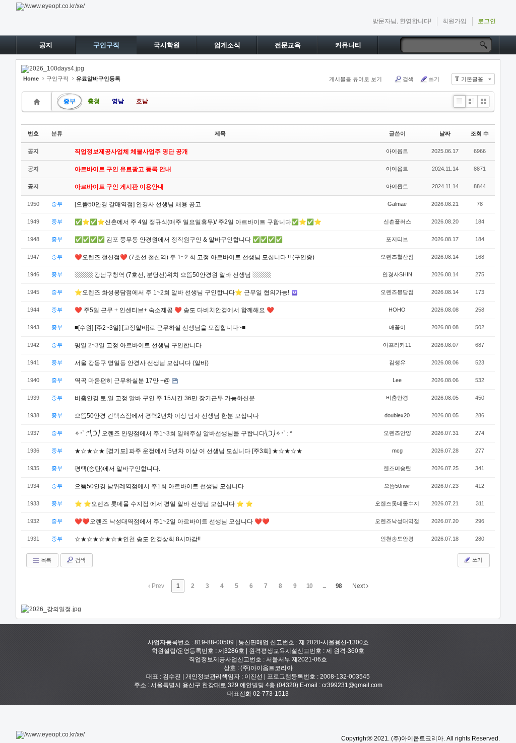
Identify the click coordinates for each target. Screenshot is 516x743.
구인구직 (106, 45)
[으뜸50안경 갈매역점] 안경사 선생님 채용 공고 (138, 204)
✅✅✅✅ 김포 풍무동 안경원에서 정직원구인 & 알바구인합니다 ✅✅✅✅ (179, 239)
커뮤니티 (348, 45)
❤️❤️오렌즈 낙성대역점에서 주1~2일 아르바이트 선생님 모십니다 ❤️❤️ (172, 521)
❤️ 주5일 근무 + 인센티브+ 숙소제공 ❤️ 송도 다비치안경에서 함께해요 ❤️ (174, 310)
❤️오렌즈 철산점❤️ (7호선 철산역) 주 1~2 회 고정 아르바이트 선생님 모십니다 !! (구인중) (194, 257)
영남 (118, 101)
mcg (397, 451)
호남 (142, 101)
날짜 (444, 133)
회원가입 (454, 21)
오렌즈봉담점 (397, 292)
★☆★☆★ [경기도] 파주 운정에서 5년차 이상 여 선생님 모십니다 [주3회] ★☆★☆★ (188, 451)
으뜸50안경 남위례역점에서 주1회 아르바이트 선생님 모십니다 (159, 486)
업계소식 (227, 45)
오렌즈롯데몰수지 (397, 503)
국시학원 (167, 45)
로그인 (487, 21)
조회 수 (480, 133)
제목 (220, 133)
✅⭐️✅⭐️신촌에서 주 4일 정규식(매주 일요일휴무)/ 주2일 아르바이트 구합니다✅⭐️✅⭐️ (198, 222)
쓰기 (433, 79)
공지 (45, 45)
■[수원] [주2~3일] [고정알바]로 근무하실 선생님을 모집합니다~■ (160, 327)
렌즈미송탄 (397, 468)
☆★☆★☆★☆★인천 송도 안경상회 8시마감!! (138, 539)
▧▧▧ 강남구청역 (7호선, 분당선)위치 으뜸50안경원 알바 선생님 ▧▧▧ (173, 274)
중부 (69, 101)
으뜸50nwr (397, 486)
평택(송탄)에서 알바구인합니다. (117, 468)
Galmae (397, 204)
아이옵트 (397, 151)
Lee (397, 380)
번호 (33, 133)
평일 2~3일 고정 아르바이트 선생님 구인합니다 (138, 345)
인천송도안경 (397, 539)
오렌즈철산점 (397, 257)
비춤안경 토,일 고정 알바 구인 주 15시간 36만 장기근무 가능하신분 (165, 398)
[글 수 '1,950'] (38, 101)
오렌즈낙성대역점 (397, 521)
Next (359, 585)
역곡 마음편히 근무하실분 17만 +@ (123, 380)
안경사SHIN (397, 274)
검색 (408, 79)
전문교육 (288, 45)
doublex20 (397, 415)
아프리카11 (397, 345)
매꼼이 (397, 327)
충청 (94, 101)
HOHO (397, 310)
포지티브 (397, 239)
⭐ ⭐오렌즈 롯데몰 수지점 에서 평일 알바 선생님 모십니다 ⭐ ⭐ (164, 503)
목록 (45, 560)
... (324, 585)
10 (309, 585)
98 (339, 585)
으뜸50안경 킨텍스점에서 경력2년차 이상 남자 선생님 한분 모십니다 (167, 415)
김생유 (397, 362)
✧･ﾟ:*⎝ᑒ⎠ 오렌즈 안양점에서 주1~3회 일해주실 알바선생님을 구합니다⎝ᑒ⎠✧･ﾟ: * (183, 433)
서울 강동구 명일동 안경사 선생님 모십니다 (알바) (142, 362)
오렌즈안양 (397, 433)
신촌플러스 (397, 221)
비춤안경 (397, 398)
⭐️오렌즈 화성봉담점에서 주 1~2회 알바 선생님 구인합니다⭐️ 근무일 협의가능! (183, 292)
